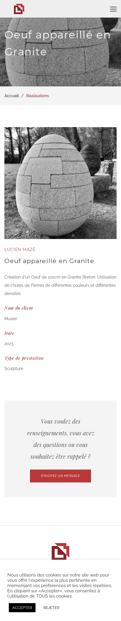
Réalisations (37, 95)
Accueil (11, 95)
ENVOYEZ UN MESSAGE (60, 476)
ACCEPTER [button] (22, 607)
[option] (60, 183)
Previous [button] (10, 183)
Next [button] (111, 183)
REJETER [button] (51, 607)
